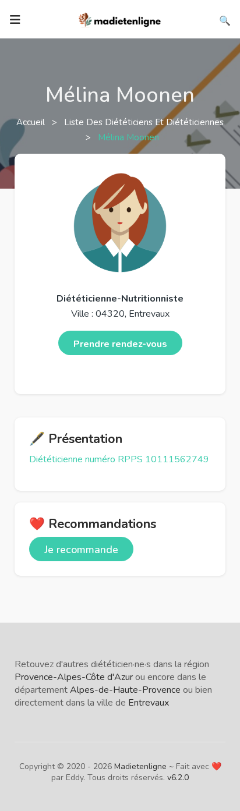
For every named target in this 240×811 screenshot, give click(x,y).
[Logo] (120, 18)
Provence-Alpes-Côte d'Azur (74, 677)
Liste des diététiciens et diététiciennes (144, 122)
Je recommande (81, 550)
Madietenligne (140, 766)
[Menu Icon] (15, 20)
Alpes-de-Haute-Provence (125, 689)
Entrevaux (148, 702)
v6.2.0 (178, 777)
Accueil (31, 122)
